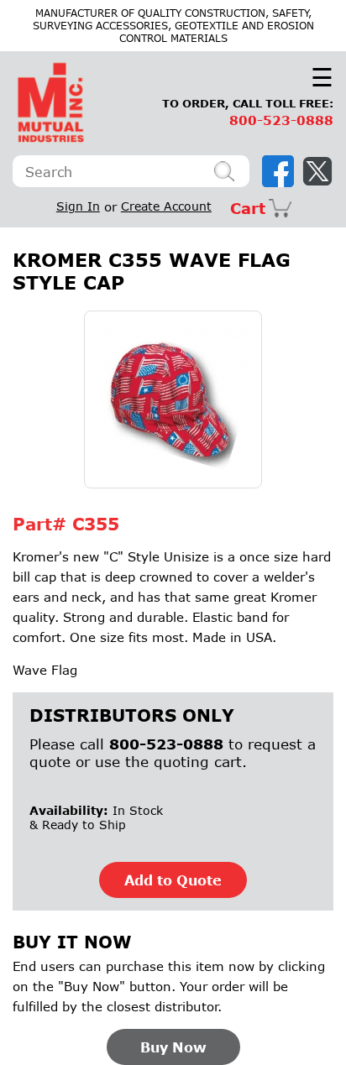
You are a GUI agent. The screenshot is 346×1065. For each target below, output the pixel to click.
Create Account (166, 206)
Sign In (78, 206)
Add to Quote (173, 880)
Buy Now (173, 1047)
